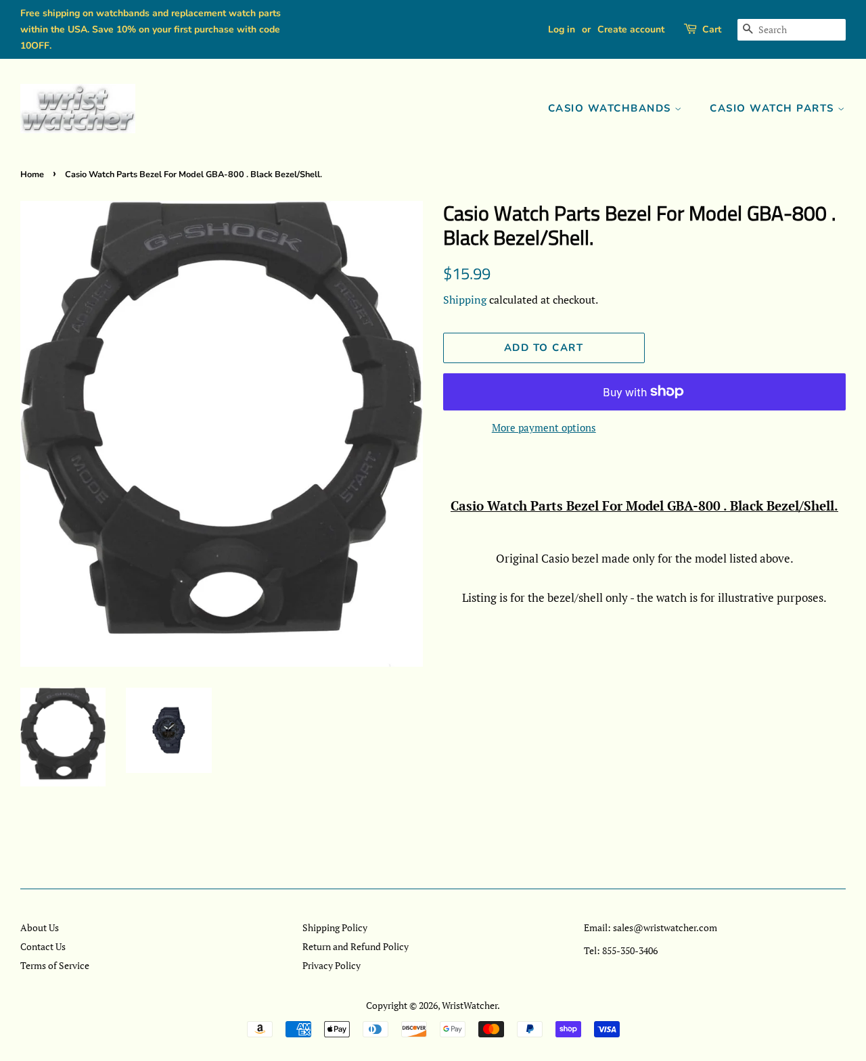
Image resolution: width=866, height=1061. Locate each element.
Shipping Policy (334, 927)
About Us (39, 927)
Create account (630, 29)
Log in (561, 29)
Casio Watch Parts (774, 108)
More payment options (544, 427)
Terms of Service (54, 965)
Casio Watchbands (611, 108)
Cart (711, 29)
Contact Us (43, 946)
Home (32, 174)
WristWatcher (469, 1005)
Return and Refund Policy (355, 946)
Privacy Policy (331, 965)
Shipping (464, 299)
